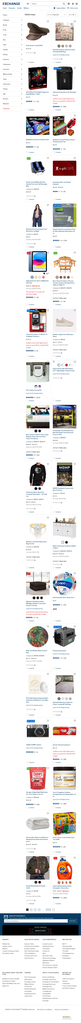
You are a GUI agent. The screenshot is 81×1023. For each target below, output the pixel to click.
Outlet (19, 8)
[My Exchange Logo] (15, 4)
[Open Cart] (77, 4)
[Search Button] (64, 4)
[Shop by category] (28, 3)
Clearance (12, 8)
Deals (5, 8)
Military (26, 8)
